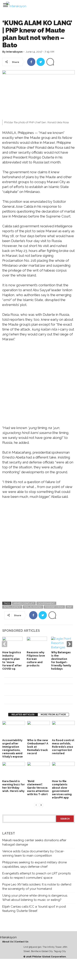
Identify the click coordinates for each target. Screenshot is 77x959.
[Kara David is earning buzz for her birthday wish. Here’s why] (13, 770)
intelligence (12, 607)
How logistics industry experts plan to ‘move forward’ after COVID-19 (12, 660)
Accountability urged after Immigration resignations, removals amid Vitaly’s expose (12, 748)
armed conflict (23, 603)
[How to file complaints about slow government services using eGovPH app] (63, 770)
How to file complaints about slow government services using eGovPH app (62, 789)
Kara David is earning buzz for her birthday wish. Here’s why (13, 786)
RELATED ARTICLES (22, 714)
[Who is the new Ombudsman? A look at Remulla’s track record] (38, 729)
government (46, 603)
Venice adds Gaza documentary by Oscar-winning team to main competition (33, 853)
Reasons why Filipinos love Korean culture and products (36, 659)
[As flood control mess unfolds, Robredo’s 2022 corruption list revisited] (63, 729)
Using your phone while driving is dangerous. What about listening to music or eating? (35, 898)
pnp (69, 607)
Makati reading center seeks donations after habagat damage (34, 842)
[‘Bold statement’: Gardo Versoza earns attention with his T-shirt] (38, 770)
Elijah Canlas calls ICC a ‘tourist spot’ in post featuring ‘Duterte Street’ (34, 909)
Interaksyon (14, 51)
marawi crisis (54, 607)
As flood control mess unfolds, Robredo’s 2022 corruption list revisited (63, 747)
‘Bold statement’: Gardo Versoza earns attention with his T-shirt (38, 788)
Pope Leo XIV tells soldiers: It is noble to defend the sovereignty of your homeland (36, 887)
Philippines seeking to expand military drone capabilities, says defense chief (34, 864)
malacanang (33, 607)
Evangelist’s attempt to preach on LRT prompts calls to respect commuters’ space (36, 876)
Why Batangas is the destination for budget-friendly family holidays (61, 660)
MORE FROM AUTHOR (53, 714)
